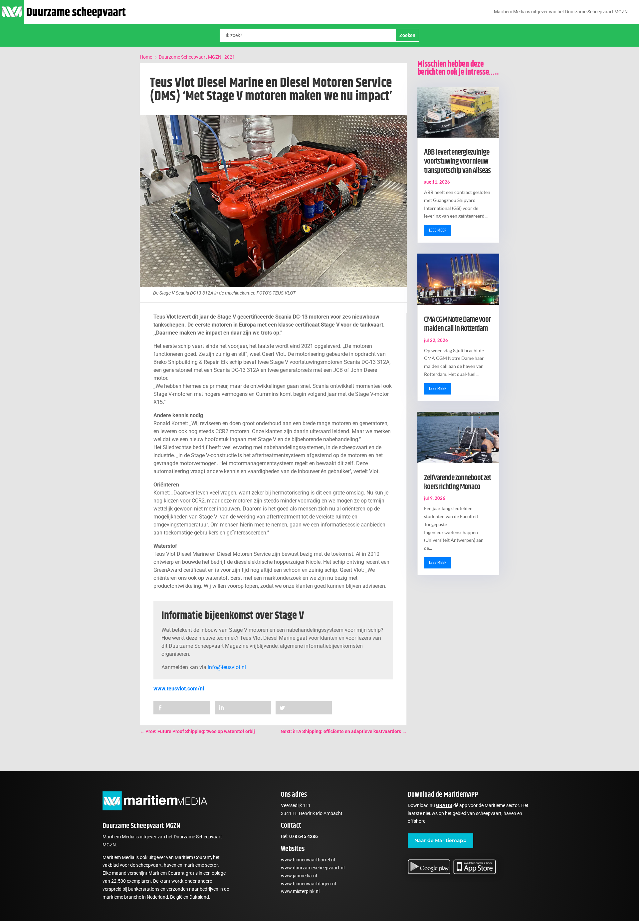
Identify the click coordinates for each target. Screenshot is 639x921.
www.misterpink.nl (300, 891)
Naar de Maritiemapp (440, 840)
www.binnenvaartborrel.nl (308, 859)
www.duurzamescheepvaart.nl (312, 867)
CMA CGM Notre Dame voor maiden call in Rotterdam (457, 324)
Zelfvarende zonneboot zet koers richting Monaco (457, 482)
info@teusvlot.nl (227, 667)
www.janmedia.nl (299, 875)
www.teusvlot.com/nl (178, 688)
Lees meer (437, 230)
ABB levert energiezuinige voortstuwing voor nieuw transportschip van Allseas (457, 161)
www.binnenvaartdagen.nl (308, 883)
